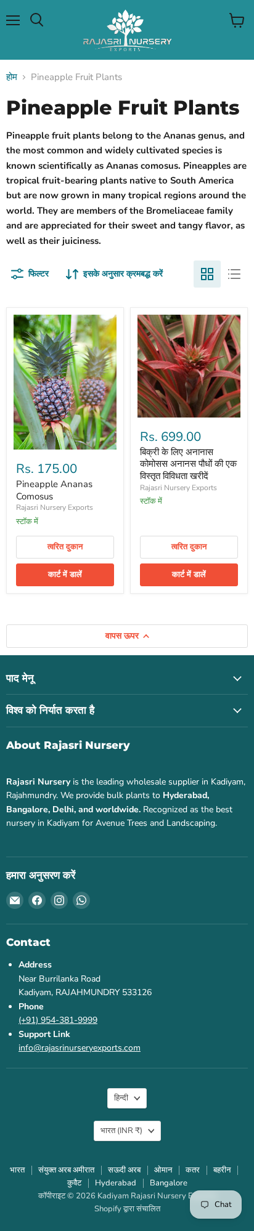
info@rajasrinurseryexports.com (79, 1048)
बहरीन (222, 1170)
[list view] (234, 274)
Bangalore (168, 1183)
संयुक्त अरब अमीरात (66, 1170)
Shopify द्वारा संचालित (127, 1208)
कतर (193, 1170)
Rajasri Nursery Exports (54, 507)
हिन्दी (121, 1098)
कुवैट (74, 1183)
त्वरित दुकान (65, 546)
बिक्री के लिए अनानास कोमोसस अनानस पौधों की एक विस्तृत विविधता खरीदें (188, 464)
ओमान (163, 1170)
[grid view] (207, 274)
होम (11, 77)
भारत (121, 1130)
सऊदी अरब (124, 1170)
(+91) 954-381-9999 (57, 1020)
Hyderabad (115, 1183)
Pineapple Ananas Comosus (54, 490)
